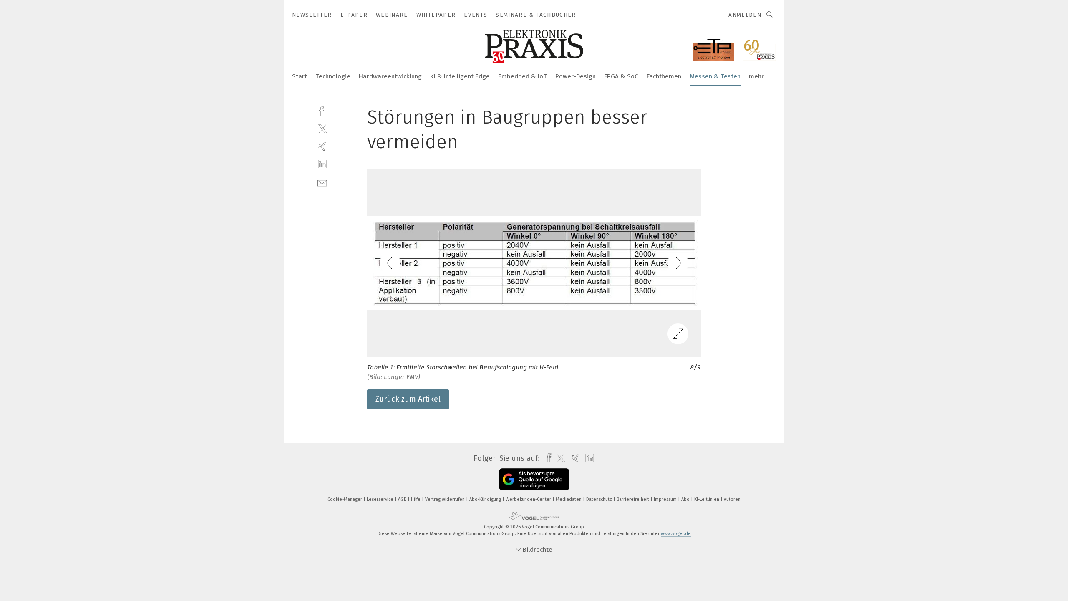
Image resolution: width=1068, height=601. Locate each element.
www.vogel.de (676, 533)
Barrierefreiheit (633, 499)
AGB (403, 499)
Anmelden (744, 14)
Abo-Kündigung (485, 499)
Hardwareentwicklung (390, 76)
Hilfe (416, 499)
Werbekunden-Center (529, 499)
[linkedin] (322, 164)
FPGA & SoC (621, 76)
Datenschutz (599, 499)
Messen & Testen (715, 76)
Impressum (666, 499)
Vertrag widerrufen (445, 499)
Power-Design (575, 76)
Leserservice (381, 499)
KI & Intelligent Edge (460, 76)
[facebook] (322, 110)
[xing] (322, 146)
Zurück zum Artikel (408, 399)
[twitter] (322, 128)
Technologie (332, 76)
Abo (686, 499)
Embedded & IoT (522, 76)
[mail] (322, 182)
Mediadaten (569, 499)
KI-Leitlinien (707, 499)
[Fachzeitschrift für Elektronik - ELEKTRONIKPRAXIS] (299, 76)
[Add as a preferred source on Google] (534, 479)
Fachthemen (664, 76)
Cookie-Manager (345, 499)
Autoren (732, 499)
